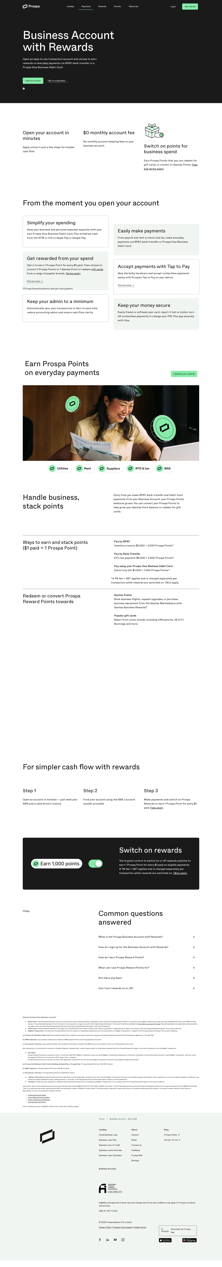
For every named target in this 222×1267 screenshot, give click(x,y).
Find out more (33, 281)
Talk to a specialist (56, 80)
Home (101, 1119)
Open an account (33, 80)
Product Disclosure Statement (39, 1100)
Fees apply (156, 808)
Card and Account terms (37, 1102)
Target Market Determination (39, 1097)
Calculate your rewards (184, 374)
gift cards (97, 269)
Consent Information (122, 1227)
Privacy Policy (105, 1227)
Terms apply (73, 273)
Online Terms (140, 1227)
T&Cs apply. (180, 873)
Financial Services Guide (37, 1095)
